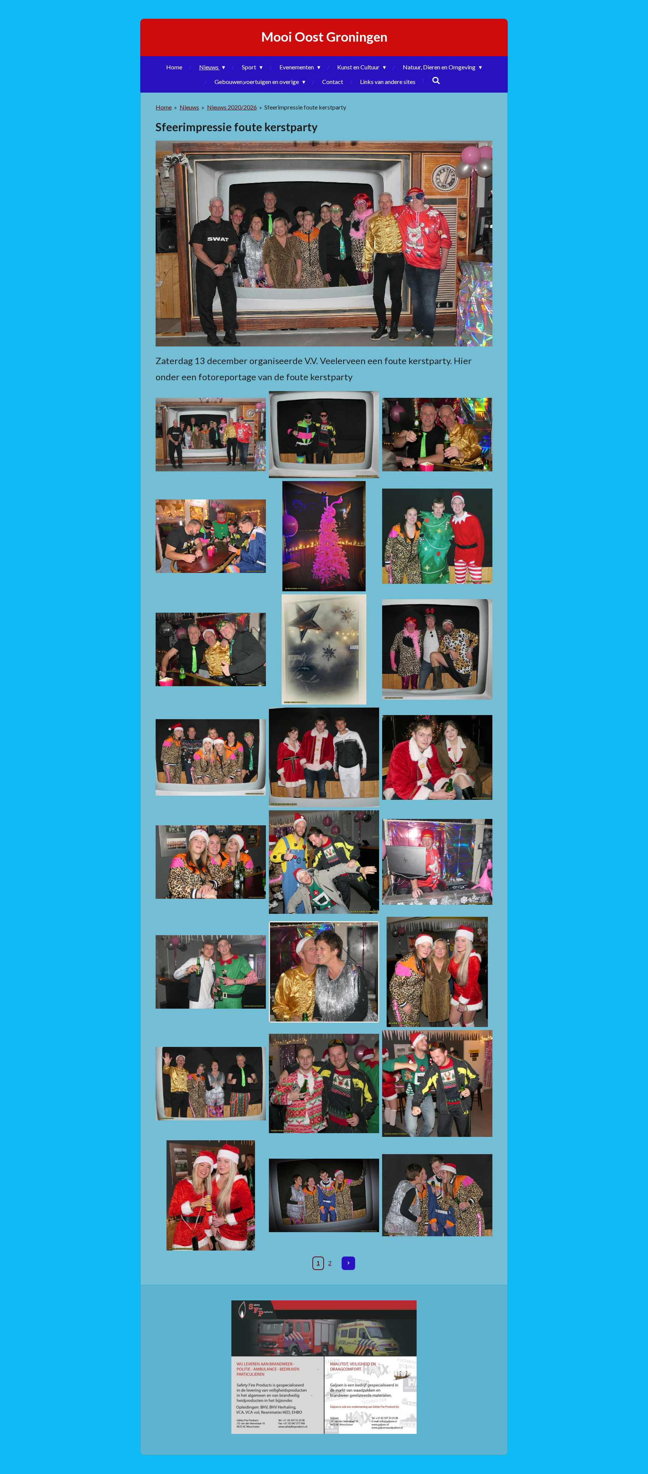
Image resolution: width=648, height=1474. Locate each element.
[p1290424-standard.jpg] (210, 862)
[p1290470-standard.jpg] (210, 1195)
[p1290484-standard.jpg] (437, 1195)
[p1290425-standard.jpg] (324, 862)
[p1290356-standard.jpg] (210, 536)
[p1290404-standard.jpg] (210, 757)
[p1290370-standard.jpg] (437, 536)
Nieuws (189, 107)
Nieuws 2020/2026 (232, 107)
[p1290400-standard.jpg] (437, 649)
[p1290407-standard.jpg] (437, 757)
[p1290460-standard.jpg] (437, 1084)
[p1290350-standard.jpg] (437, 435)
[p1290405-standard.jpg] (324, 757)
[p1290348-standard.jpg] (324, 435)
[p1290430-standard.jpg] (437, 862)
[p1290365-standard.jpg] (324, 536)
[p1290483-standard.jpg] (324, 1195)
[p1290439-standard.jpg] (324, 972)
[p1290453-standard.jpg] (324, 1084)
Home (164, 107)
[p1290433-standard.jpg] (210, 972)
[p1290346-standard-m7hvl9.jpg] (210, 435)
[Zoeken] (436, 80)
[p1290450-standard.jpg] (210, 1084)
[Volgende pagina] (348, 1263)
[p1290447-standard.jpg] (437, 972)
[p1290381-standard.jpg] (324, 649)
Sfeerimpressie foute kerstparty (305, 107)
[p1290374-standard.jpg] (210, 649)
